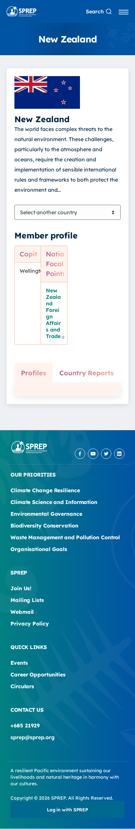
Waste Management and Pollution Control (65, 537)
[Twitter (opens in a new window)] (106, 453)
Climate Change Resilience (45, 490)
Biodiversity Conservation (44, 525)
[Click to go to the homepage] (21, 11)
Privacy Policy (29, 623)
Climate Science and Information (53, 502)
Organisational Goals (38, 549)
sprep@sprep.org (32, 737)
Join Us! (20, 588)
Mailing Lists (27, 600)
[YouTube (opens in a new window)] (93, 453)
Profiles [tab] (33, 373)
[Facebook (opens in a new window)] (80, 453)
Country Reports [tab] (86, 373)
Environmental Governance (46, 514)
